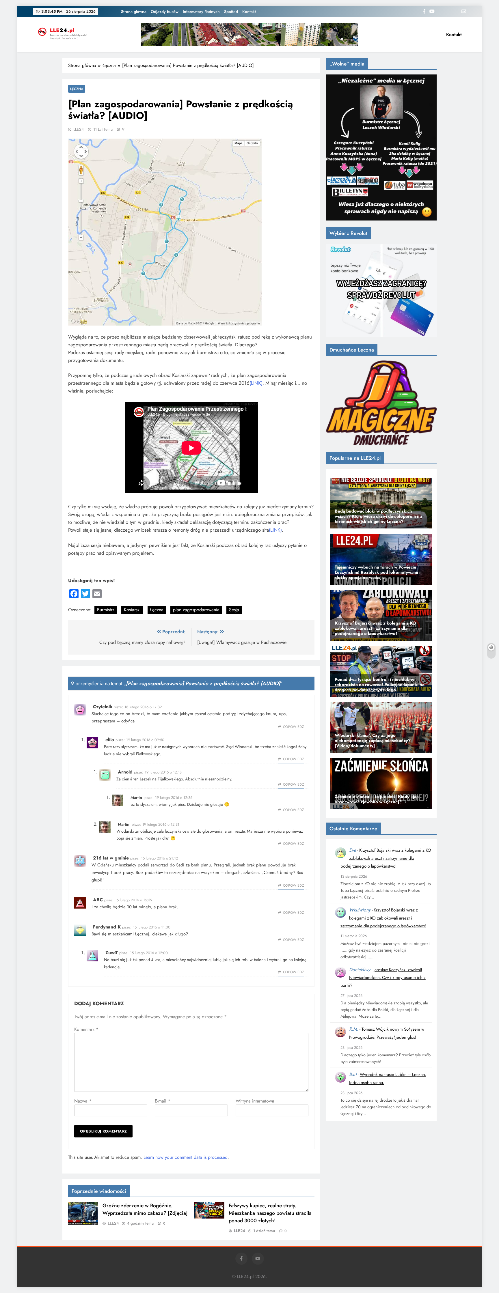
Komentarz (86, 1029)
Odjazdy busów (164, 11)
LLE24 (78, 129)
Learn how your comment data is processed (186, 1157)
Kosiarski (132, 609)
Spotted (231, 11)
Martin (136, 797)
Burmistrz (105, 609)
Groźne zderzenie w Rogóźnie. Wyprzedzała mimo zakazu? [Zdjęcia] (145, 1209)
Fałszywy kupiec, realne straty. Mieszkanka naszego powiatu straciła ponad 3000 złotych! (270, 1213)
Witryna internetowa (255, 1101)
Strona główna (133, 11)
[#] (249, 34)
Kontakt (249, 11)
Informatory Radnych (201, 11)
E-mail (162, 1101)
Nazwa (83, 1101)
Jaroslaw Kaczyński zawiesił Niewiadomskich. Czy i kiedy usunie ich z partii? (383, 978)
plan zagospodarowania (196, 609)
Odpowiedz (293, 726)
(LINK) (256, 383)
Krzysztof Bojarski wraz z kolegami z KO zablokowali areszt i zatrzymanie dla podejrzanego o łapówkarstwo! (385, 858)
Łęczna (76, 88)
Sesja (234, 609)
